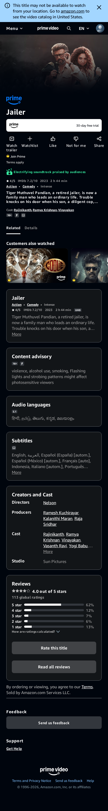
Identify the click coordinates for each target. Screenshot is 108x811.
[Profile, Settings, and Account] (100, 28)
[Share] (99, 138)
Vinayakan (66, 210)
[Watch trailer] (11, 138)
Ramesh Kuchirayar (60, 512)
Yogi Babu (78, 545)
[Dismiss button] (99, 7)
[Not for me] (75, 138)
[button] (36, 631)
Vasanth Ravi (55, 545)
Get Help (14, 748)
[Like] (52, 138)
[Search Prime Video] (69, 28)
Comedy (29, 186)
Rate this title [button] (54, 647)
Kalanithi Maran (57, 518)
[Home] (47, 28)
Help (90, 780)
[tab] (13, 228)
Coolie (37, 265)
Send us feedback (69, 780)
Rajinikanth (22, 210)
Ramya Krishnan (45, 210)
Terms (87, 686)
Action (11, 186)
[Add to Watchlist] (29, 138)
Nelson (49, 502)
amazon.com (72, 11)
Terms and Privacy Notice (31, 780)
